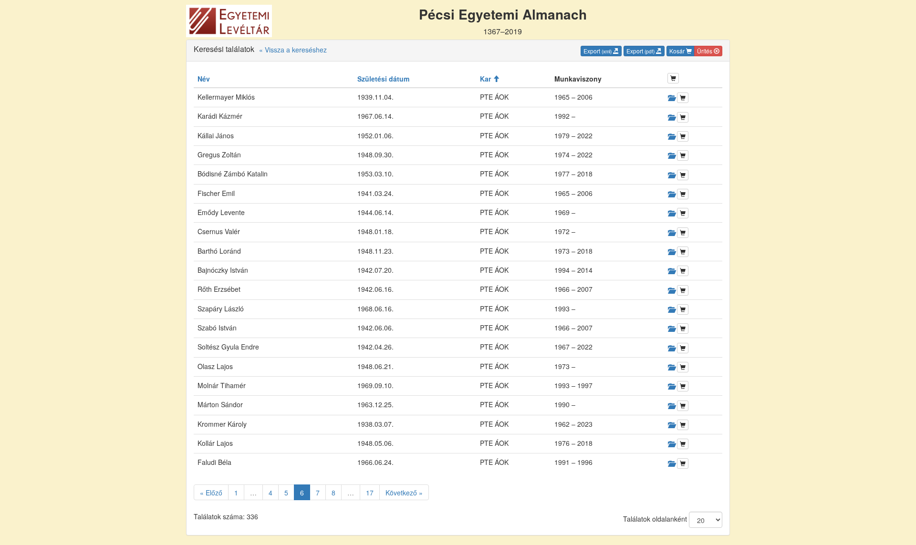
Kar (486, 78)
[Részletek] (671, 98)
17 (370, 492)
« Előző (211, 492)
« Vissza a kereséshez (293, 49)
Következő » (404, 492)
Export (597, 51)
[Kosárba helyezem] (682, 98)
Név (204, 78)
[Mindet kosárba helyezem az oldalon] (673, 78)
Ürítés (705, 51)
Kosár (677, 51)
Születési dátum (383, 78)
